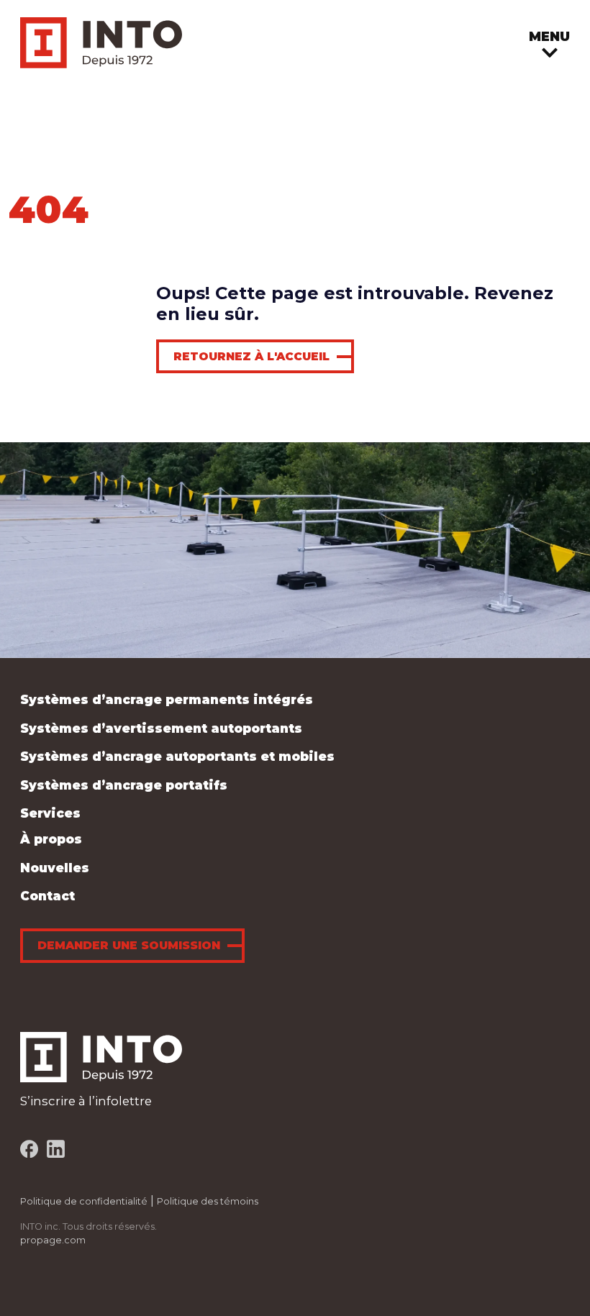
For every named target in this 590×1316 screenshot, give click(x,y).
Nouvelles (54, 868)
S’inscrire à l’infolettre (86, 1101)
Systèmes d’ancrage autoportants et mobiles (177, 756)
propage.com (53, 1240)
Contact (47, 896)
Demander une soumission (128, 945)
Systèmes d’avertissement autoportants (161, 728)
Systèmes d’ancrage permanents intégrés (166, 700)
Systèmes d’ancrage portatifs (123, 785)
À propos (51, 839)
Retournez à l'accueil (251, 356)
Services (50, 813)
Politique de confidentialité (84, 1201)
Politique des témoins (207, 1201)
